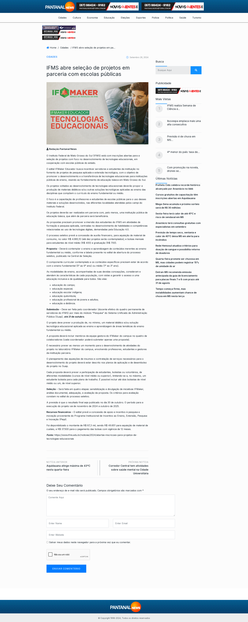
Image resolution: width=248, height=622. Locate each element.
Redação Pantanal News (63, 149)
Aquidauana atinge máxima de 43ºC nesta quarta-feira (68, 466)
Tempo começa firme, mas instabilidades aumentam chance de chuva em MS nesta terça (176, 292)
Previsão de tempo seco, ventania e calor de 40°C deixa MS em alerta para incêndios (177, 236)
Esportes (141, 17)
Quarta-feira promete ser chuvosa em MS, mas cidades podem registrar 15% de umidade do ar (177, 262)
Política (169, 17)
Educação (109, 17)
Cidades (62, 17)
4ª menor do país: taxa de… (183, 151)
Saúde (182, 17)
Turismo (196, 17)
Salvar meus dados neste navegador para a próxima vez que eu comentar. (90, 542)
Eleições (125, 17)
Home (53, 47)
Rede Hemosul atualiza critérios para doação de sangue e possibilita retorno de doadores (178, 249)
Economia (92, 17)
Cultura (77, 17)
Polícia (155, 17)
